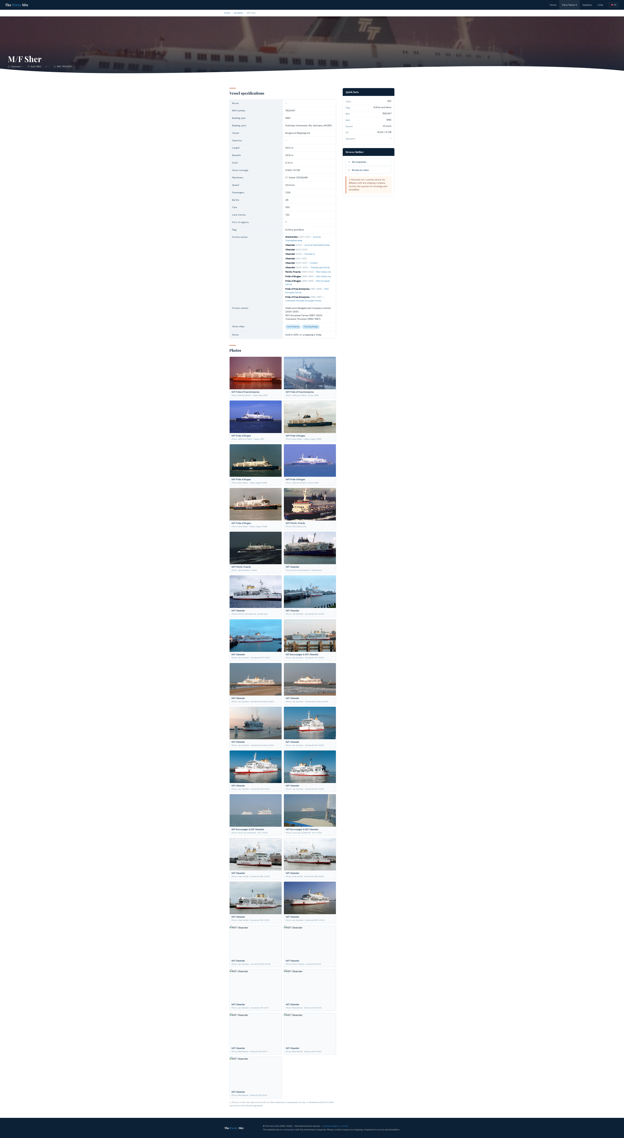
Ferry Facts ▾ (569, 4)
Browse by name (360, 170)
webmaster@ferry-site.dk (335, 1126)
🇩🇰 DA (614, 4)
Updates (587, 4)
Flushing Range (311, 326)
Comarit (314, 263)
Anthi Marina (293, 326)
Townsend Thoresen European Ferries (303, 300)
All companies (359, 162)
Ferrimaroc (310, 254)
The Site (16, 5)
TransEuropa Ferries (320, 267)
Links (600, 4)
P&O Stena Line (323, 272)
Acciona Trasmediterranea (317, 245)
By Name (238, 13)
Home (553, 4)
